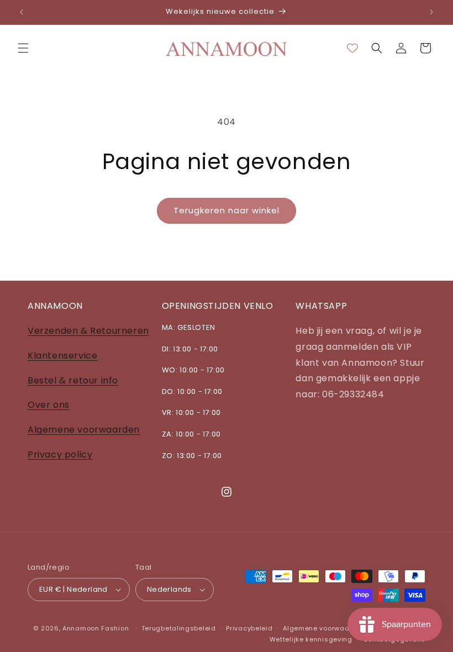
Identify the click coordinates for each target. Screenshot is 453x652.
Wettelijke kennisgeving (311, 639)
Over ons (49, 404)
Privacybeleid (249, 628)
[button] (23, 48)
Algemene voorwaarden (84, 429)
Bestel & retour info (73, 380)
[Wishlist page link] (352, 48)
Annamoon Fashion (95, 628)
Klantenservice (62, 355)
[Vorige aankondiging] (21, 12)
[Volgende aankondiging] (431, 12)
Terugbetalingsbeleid (178, 628)
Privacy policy (60, 454)
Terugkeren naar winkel (226, 210)
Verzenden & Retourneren (88, 330)
